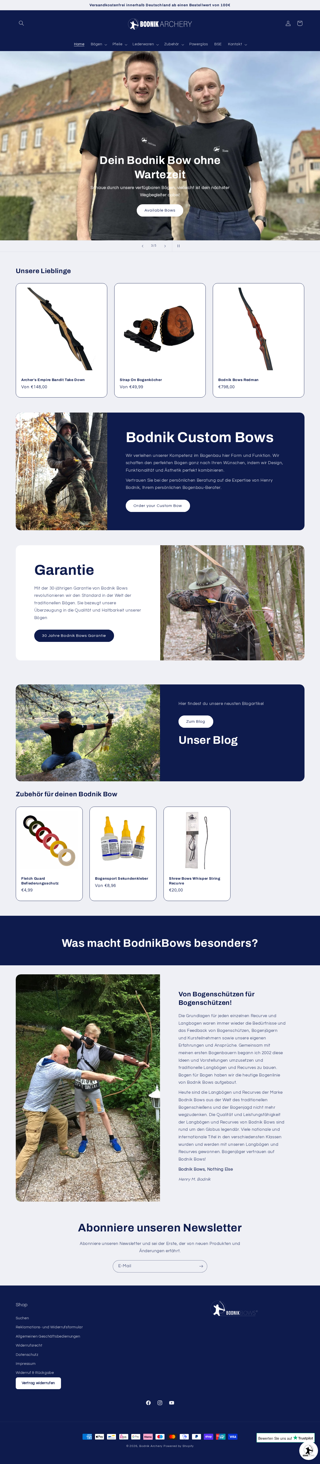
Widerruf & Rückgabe (35, 1373)
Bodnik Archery (150, 1446)
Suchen (22, 1318)
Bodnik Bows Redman (238, 380)
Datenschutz (27, 1355)
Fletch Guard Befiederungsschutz (40, 880)
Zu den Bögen (38, 160)
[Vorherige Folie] (142, 246)
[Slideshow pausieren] (177, 246)
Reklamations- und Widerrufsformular (49, 1327)
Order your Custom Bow (158, 506)
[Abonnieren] (201, 1266)
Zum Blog (195, 721)
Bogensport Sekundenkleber (121, 878)
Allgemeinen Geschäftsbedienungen (48, 1336)
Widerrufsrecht (29, 1345)
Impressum (26, 1364)
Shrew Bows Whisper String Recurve (194, 880)
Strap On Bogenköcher (141, 380)
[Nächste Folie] (165, 246)
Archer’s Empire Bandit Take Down (53, 380)
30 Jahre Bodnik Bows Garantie (74, 636)
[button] (21, 23)
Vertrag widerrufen (38, 1383)
